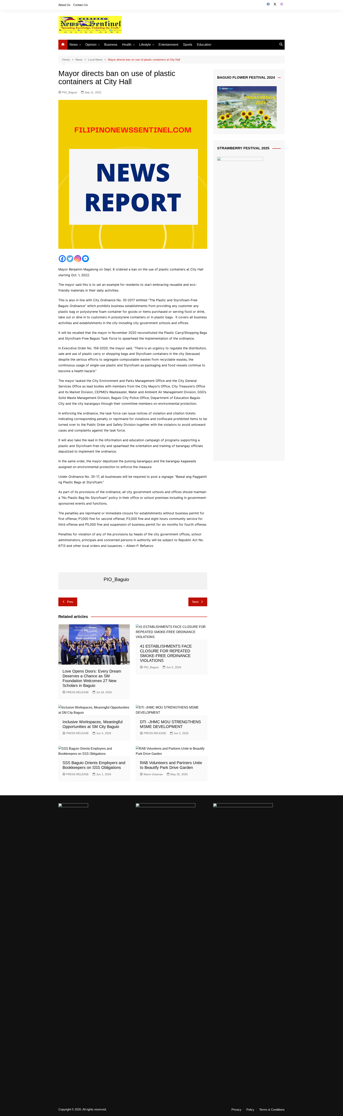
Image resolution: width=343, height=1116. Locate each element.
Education (204, 44)
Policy (250, 1109)
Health (126, 44)
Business (110, 44)
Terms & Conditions (272, 1109)
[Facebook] (62, 258)
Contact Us (80, 5)
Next (195, 601)
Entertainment (168, 44)
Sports (187, 44)
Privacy (236, 1109)
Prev (70, 601)
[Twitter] (69, 258)
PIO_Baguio (69, 92)
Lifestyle (145, 44)
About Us (64, 5)
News (73, 44)
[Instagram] (77, 258)
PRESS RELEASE (77, 692)
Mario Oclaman (153, 774)
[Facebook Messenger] (85, 258)
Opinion (90, 44)
